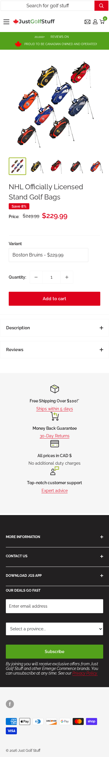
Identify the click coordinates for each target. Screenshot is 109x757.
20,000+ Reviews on (52, 36)
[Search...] (101, 6)
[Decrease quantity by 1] (36, 277)
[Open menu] (6, 22)
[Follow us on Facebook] (10, 704)
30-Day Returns (54, 436)
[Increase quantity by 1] (67, 277)
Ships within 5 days (54, 408)
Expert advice (55, 490)
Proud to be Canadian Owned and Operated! (60, 44)
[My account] (95, 21)
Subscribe (54, 651)
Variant (15, 243)
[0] (102, 21)
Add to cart (54, 298)
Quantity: (17, 277)
